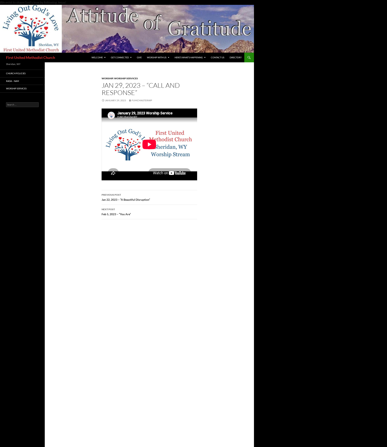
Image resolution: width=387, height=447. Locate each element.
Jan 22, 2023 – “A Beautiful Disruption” (126, 197)
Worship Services (126, 78)
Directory (236, 57)
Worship (107, 78)
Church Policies (16, 73)
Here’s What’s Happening (189, 57)
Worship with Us (156, 57)
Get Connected (120, 57)
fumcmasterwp (142, 100)
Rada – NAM (12, 81)
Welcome (97, 57)
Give (139, 57)
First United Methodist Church (30, 57)
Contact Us (217, 57)
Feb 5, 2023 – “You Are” (116, 212)
